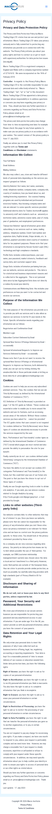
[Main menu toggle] (46, 6)
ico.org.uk (8, 62)
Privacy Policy (26, 805)
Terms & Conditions (26, 808)
